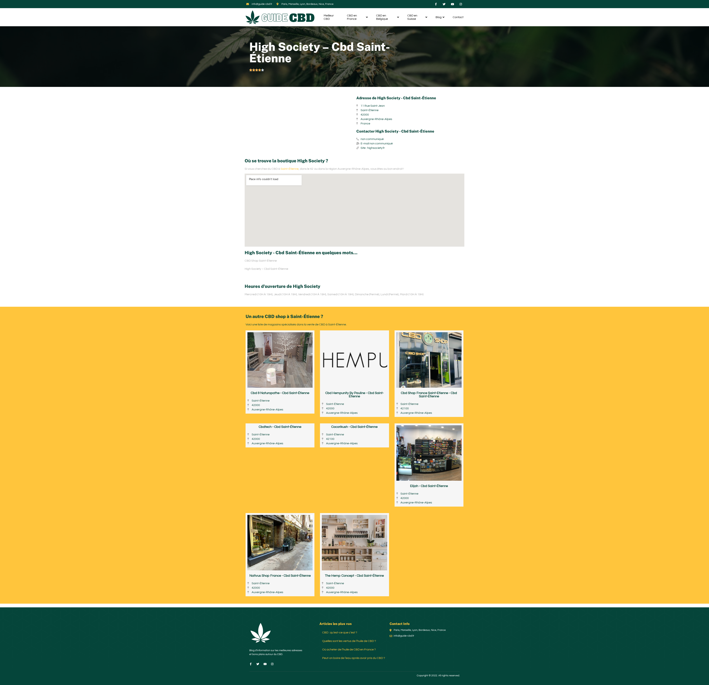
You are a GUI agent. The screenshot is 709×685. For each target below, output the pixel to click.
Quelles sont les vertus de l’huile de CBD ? (349, 641)
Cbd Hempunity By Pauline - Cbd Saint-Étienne (354, 394)
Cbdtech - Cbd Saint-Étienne (280, 427)
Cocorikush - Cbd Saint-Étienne (354, 427)
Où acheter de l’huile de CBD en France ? (349, 649)
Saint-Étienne (290, 168)
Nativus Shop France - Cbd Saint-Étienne (280, 575)
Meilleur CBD (329, 17)
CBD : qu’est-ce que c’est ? (339, 632)
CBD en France (352, 17)
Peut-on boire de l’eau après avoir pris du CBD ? (353, 658)
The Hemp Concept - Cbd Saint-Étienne (354, 575)
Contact (458, 17)
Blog (439, 17)
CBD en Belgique (382, 17)
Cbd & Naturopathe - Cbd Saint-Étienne (280, 393)
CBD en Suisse (412, 17)
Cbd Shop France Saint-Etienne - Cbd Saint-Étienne (429, 394)
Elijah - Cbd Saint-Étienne (429, 486)
